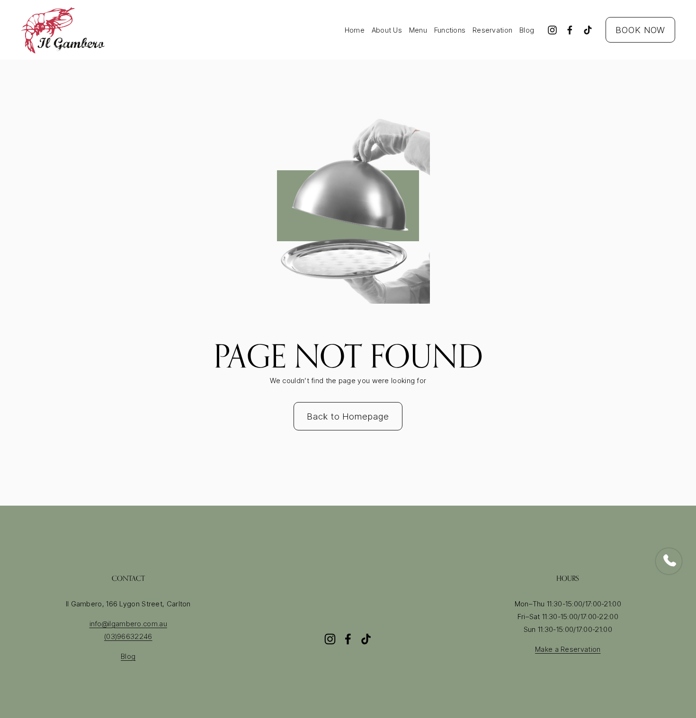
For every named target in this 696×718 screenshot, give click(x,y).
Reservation (492, 30)
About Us (387, 30)
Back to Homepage (348, 416)
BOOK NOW (640, 30)
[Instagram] (552, 30)
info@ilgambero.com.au (128, 623)
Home (355, 30)
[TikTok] (587, 30)
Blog (526, 30)
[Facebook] (569, 30)
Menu (418, 30)
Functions (450, 30)
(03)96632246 (128, 636)
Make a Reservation (567, 649)
